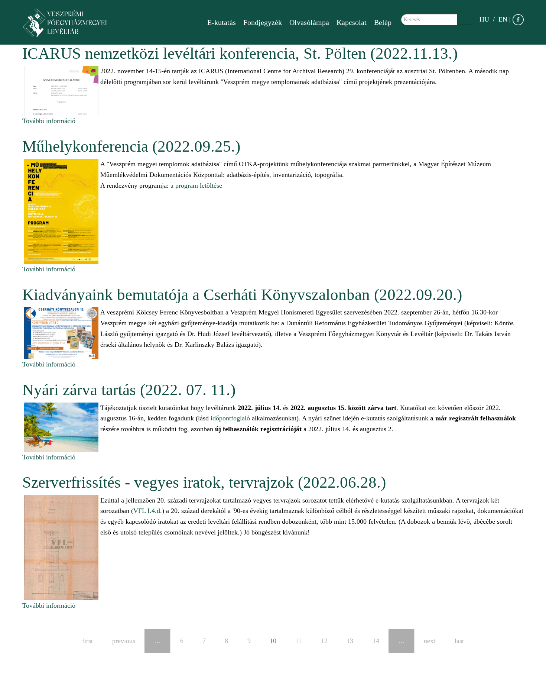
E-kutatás (221, 22)
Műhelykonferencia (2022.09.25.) (131, 146)
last (459, 641)
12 (324, 641)
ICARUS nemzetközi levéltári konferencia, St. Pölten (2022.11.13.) (240, 53)
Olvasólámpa (309, 22)
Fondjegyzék (262, 22)
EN (502, 19)
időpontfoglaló (230, 418)
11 (298, 641)
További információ (48, 121)
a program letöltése (196, 185)
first (87, 641)
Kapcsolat (352, 22)
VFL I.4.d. (147, 510)
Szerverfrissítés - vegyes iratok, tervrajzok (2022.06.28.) (204, 482)
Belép (382, 22)
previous (123, 641)
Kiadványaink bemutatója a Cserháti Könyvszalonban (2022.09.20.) (242, 294)
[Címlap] (68, 22)
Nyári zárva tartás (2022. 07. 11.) (128, 389)
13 (350, 641)
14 (376, 641)
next (429, 641)
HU (484, 19)
